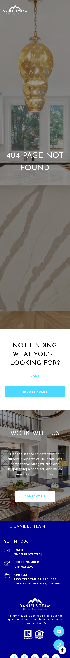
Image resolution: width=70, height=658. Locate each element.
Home (35, 376)
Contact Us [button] (35, 496)
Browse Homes (35, 391)
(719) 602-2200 (23, 566)
